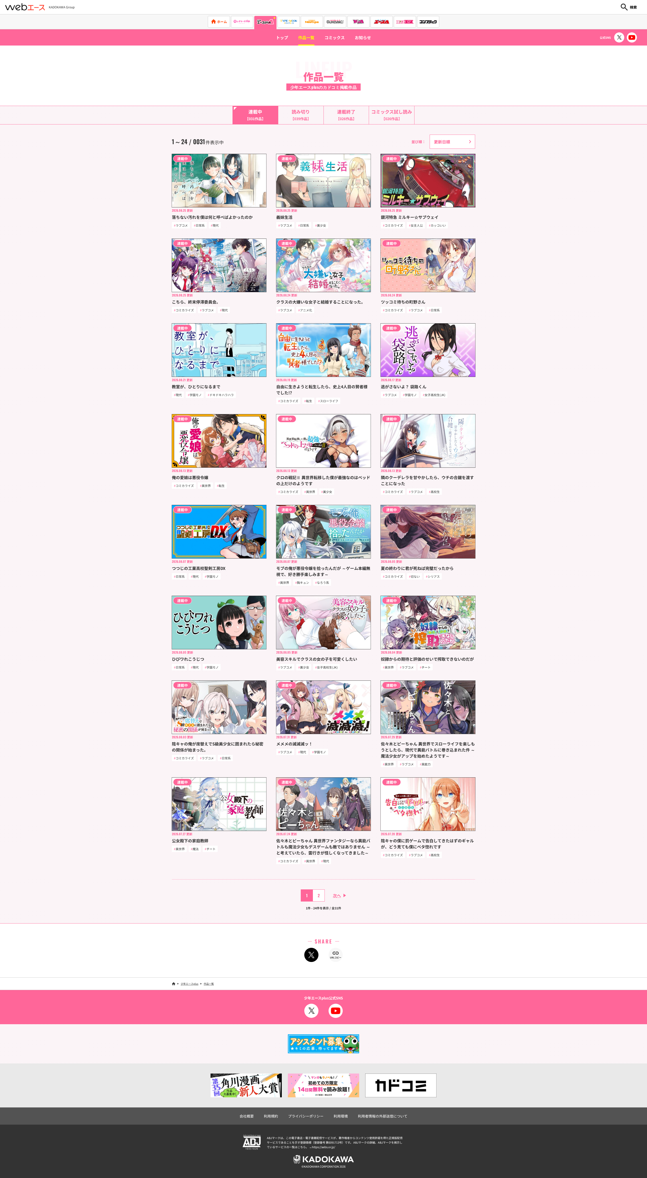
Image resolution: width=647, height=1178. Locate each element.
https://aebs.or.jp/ (323, 1147)
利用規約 (271, 1116)
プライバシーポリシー (306, 1116)
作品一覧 (306, 37)
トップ (282, 37)
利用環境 (341, 1116)
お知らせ (363, 37)
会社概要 (247, 1116)
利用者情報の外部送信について (382, 1116)
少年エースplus (189, 984)
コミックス (335, 37)
